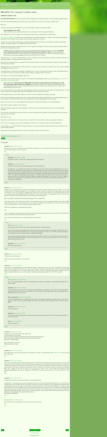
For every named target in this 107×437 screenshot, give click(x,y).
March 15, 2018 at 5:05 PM (15, 265)
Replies (7, 154)
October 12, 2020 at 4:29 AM (16, 399)
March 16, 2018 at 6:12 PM (19, 243)
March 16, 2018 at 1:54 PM (16, 225)
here (5, 403)
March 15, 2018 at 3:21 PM (15, 146)
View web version (35, 433)
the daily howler (9, 4)
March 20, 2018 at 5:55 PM (15, 360)
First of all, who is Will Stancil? (8, 37)
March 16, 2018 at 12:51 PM (20, 306)
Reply (5, 151)
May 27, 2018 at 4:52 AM (19, 164)
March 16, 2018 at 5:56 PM (15, 331)
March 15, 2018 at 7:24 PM (19, 279)
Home (35, 430)
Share (3, 138)
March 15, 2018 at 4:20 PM (15, 254)
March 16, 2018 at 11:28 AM (20, 287)
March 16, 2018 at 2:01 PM (19, 157)
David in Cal (10, 279)
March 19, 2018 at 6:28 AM (16, 350)
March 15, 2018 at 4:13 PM (15, 187)
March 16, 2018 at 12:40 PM (24, 297)
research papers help (57, 352)
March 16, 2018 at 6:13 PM (16, 321)
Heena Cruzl (7, 400)
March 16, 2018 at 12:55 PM (20, 313)
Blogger (37, 435)
